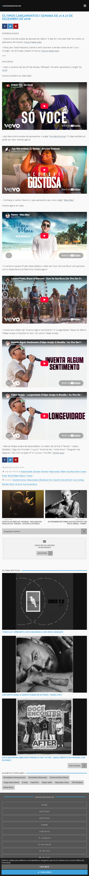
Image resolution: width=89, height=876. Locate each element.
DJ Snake (36, 471)
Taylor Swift (47, 782)
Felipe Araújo (54, 471)
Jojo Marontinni (73, 471)
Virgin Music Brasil (11, 782)
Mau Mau (68, 200)
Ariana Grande (26, 471)
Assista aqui (58, 452)
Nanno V (22, 475)
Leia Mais (44, 866)
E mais (25, 782)
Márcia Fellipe (13, 475)
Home (44, 805)
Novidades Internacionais (14, 777)
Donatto (44, 471)
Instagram (45, 844)
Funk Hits (35, 782)
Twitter (45, 851)
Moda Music (8, 787)
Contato (44, 831)
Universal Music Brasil (59, 777)
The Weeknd (77, 782)
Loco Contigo (78, 480)
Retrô (12, 484)
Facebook (46, 838)
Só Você (18, 484)
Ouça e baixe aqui (32, 42)
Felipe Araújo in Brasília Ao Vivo (39, 480)
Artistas (44, 818)
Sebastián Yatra (62, 782)
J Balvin (63, 471)
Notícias (44, 811)
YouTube (45, 857)
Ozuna (29, 475)
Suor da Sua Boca (30, 484)
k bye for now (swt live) (62, 480)
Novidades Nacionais (38, 777)
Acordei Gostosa (57, 136)
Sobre (44, 825)
